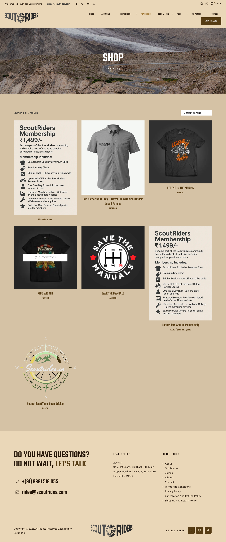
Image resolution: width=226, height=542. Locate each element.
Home (91, 14)
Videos (169, 473)
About (168, 463)
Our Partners (196, 14)
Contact (215, 14)
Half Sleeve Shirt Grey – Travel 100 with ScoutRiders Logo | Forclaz (113, 201)
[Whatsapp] (94, 4)
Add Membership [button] (45, 171)
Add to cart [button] (45, 371)
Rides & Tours (163, 14)
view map (117, 462)
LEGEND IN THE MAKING (180, 188)
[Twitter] (208, 530)
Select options (112, 161)
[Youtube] (88, 4)
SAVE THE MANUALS (113, 293)
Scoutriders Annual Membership (180, 325)
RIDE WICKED (45, 293)
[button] (211, 21)
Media (179, 14)
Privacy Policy (173, 491)
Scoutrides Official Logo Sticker (45, 404)
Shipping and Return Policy (180, 500)
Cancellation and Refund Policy (183, 496)
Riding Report (125, 14)
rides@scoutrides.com (58, 3)
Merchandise (146, 14)
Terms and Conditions (178, 486)
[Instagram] (82, 4)
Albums (169, 477)
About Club (105, 14)
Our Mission (172, 468)
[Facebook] (76, 4)
